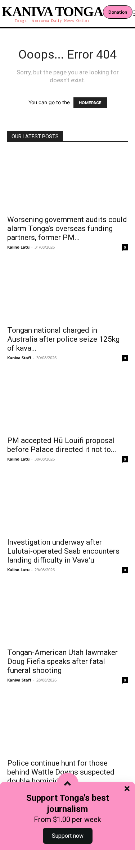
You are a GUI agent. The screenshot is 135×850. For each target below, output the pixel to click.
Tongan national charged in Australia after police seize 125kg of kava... (63, 339)
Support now (68, 835)
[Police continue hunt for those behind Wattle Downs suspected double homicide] (67, 724)
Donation (117, 12)
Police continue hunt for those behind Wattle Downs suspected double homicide (60, 772)
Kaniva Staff (19, 357)
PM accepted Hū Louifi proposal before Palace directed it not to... (61, 445)
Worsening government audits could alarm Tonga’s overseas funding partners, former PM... (67, 228)
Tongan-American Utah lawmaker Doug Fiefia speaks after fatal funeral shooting (62, 661)
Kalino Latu (18, 247)
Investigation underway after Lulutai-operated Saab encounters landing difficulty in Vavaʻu (63, 551)
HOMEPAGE (90, 102)
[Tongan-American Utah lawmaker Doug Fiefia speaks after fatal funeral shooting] (67, 613)
